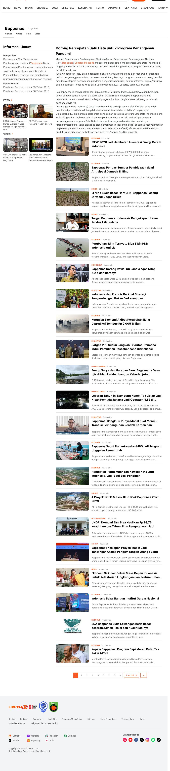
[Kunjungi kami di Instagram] (147, 740)
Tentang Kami (128, 719)
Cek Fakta (131, 7)
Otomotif (114, 7)
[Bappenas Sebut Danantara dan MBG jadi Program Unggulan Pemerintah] (72, 450)
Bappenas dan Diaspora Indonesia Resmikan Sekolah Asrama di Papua (41, 157)
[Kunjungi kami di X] (142, 740)
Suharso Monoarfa (84, 62)
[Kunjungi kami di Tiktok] (159, 740)
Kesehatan (85, 7)
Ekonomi (95, 138)
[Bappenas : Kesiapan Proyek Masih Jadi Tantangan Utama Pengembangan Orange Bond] (72, 552)
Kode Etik (52, 719)
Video (37, 33)
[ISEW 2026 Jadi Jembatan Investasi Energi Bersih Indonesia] (72, 146)
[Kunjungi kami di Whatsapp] (153, 740)
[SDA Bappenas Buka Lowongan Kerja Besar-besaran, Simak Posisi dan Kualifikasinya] (72, 628)
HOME (6, 7)
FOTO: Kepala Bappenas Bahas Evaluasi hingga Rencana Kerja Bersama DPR (14, 125)
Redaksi (23, 719)
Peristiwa (96, 290)
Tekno (100, 7)
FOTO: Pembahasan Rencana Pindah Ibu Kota (40, 122)
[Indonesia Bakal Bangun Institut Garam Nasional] (72, 602)
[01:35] (41, 144)
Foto (28, 33)
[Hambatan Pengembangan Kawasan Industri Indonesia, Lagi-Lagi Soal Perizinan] (72, 476)
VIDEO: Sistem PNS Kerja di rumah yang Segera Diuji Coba (15, 157)
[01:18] (15, 144)
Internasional (98, 518)
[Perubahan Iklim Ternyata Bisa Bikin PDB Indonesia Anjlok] (72, 247)
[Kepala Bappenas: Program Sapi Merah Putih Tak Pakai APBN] (72, 653)
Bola (55, 7)
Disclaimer (38, 719)
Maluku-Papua (98, 366)
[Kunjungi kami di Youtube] (130, 740)
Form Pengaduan (108, 719)
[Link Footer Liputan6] (23, 707)
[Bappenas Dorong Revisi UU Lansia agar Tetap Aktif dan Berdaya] (72, 273)
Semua (8, 33)
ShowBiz (42, 7)
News (17, 7)
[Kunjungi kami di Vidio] (125, 740)
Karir (141, 719)
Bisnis (29, 7)
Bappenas (36, 63)
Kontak (12, 719)
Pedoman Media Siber (72, 719)
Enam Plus (147, 7)
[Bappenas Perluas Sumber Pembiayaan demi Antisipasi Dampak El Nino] (72, 171)
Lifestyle (68, 7)
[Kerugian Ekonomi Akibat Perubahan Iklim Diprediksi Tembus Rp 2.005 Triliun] (72, 323)
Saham (94, 493)
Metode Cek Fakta (17, 723)
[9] (15, 110)
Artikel (19, 33)
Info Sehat (96, 265)
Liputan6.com (31, 748)
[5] (41, 110)
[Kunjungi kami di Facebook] (136, 740)
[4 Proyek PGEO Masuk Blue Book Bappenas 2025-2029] (72, 501)
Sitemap (91, 719)
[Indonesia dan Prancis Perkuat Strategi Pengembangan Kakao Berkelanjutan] (72, 298)
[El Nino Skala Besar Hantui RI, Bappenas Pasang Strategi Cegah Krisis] (72, 197)
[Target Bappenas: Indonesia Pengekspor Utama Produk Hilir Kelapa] (72, 222)
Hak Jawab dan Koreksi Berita (44, 723)
